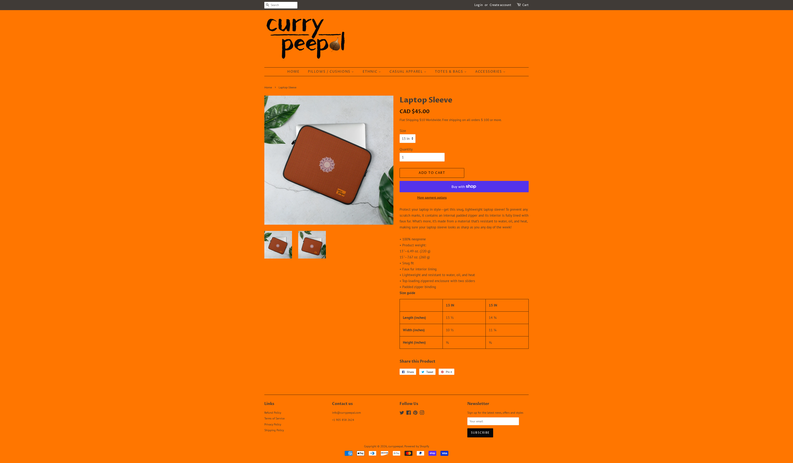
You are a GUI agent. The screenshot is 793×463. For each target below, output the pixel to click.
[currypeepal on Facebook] (408, 413)
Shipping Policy (274, 430)
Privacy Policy (272, 424)
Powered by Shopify (416, 446)
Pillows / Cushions (329, 71)
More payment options (432, 197)
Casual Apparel (406, 71)
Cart (525, 5)
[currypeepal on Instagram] (422, 413)
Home (293, 71)
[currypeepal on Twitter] (402, 413)
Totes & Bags (449, 71)
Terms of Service (274, 418)
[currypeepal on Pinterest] (415, 413)
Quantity (406, 149)
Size (403, 130)
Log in (478, 5)
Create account (500, 5)
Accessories (489, 71)
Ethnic (371, 71)
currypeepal (395, 446)
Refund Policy (272, 412)
